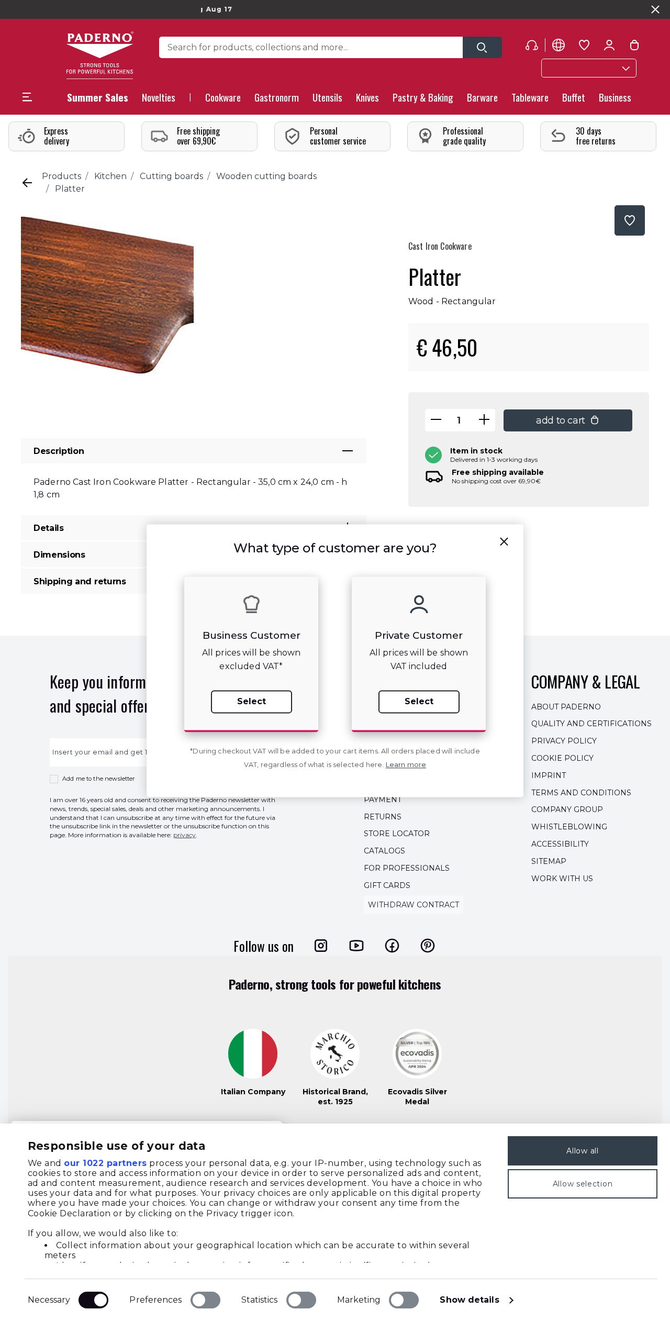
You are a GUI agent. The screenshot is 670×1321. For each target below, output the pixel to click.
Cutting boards (171, 176)
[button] (159, 100)
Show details (469, 1300)
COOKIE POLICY (562, 758)
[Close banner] (655, 9)
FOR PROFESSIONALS (407, 868)
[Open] (482, 47)
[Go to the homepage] (99, 55)
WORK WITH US (562, 878)
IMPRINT (548, 775)
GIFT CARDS (387, 885)
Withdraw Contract (413, 904)
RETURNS (382, 817)
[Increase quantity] (484, 420)
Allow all (582, 1151)
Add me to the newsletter (98, 778)
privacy (184, 835)
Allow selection (583, 1184)
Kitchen (110, 176)
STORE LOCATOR (397, 834)
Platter (70, 189)
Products (61, 176)
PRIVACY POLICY (564, 741)
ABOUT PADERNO (566, 707)
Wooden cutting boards (266, 176)
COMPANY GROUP (567, 810)
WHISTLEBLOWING (569, 826)
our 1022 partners (105, 1163)
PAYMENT (382, 799)
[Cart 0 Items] (634, 47)
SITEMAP (548, 861)
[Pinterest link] (427, 945)
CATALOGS (384, 851)
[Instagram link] (320, 945)
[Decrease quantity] (436, 420)
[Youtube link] (356, 945)
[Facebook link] (392, 945)
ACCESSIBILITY (560, 844)
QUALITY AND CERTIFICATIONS (591, 724)
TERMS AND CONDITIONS (581, 792)
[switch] (205, 1300)
